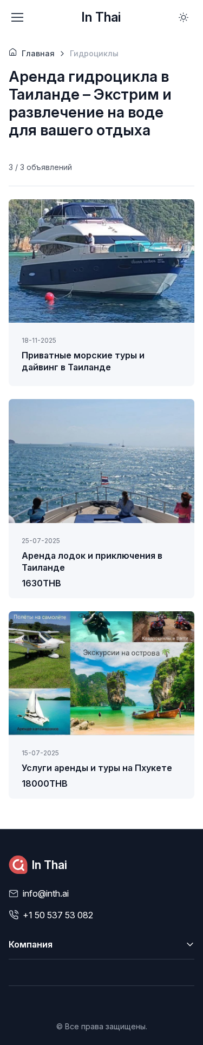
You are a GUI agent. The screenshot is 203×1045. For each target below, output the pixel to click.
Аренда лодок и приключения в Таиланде (92, 561)
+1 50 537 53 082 (58, 915)
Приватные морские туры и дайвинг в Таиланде (83, 361)
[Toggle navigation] (17, 17)
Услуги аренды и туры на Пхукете (97, 767)
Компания (31, 944)
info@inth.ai (46, 893)
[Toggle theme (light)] (183, 17)
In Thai (101, 17)
